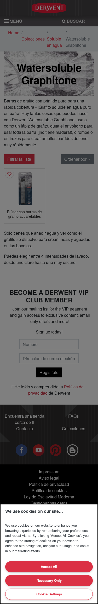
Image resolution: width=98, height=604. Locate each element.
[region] (49, 554)
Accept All (49, 566)
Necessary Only (49, 580)
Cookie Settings (49, 593)
